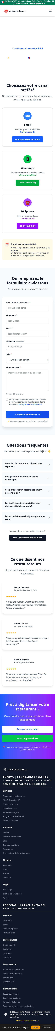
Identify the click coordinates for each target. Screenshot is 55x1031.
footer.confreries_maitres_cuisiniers (18, 1006)
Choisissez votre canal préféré (27, 48)
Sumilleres (7, 957)
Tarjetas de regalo (11, 812)
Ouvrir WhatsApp (27, 182)
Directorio (7, 920)
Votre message (13, 367)
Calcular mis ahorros (12, 837)
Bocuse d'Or (8, 977)
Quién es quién (9, 945)
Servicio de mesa (10, 808)
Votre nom (11, 315)
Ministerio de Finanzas (13, 973)
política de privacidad (12, 894)
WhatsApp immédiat (27, 738)
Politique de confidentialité (30, 404)
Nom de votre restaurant (18, 302)
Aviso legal (7, 889)
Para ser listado (9, 933)
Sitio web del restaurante (14, 796)
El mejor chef (8, 981)
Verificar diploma (10, 928)
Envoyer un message (27, 729)
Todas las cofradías (11, 994)
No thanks (47, 1027)
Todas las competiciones (13, 969)
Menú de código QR (11, 800)
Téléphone (15, 341)
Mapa (5, 924)
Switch (35, 1027)
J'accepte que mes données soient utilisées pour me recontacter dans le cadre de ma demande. (27, 402)
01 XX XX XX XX (27, 226)
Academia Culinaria (11, 1002)
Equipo (6, 869)
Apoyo (5, 898)
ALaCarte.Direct (17, 11)
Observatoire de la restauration (16, 853)
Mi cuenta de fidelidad (27, 1020)
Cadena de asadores (12, 998)
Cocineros (7, 949)
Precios (6, 832)
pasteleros (7, 953)
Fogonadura (8, 849)
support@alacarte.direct (27, 139)
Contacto (7, 877)
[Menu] (50, 10)
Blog (5, 841)
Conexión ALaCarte (11, 845)
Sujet (9, 354)
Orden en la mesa (10, 804)
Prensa (6, 873)
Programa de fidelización (13, 816)
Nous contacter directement (27, 537)
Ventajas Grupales (11, 820)
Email (9, 328)
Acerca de (7, 865)
